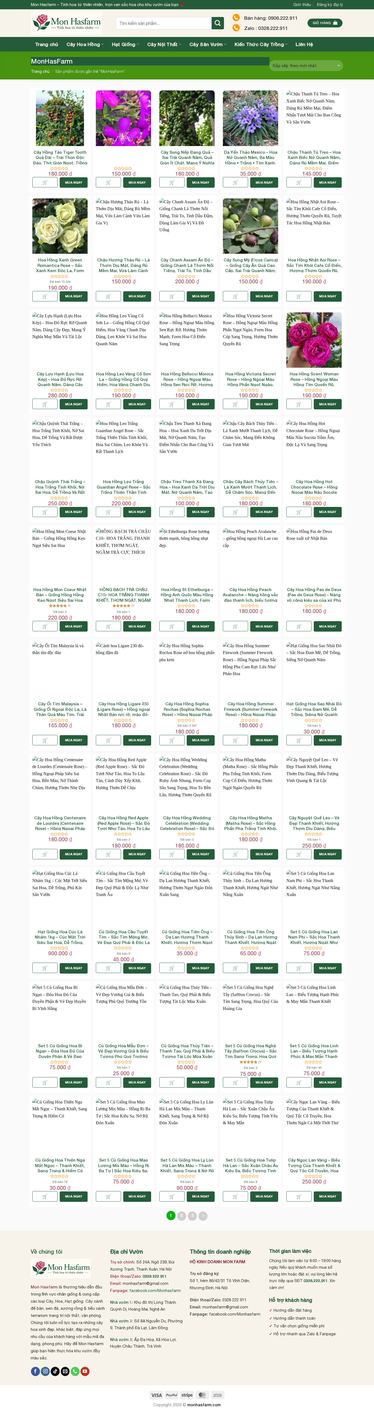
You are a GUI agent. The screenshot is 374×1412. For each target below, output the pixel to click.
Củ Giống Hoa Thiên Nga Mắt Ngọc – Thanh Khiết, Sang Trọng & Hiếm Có (60, 1165)
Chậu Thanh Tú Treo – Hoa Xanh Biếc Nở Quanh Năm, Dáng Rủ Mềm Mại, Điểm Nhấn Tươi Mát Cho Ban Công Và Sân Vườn (314, 163)
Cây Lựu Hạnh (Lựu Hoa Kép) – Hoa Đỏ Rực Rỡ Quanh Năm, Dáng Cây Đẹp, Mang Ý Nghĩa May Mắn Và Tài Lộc (60, 384)
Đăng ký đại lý (330, 4)
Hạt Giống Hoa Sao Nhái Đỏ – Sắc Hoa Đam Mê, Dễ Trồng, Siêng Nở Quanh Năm (314, 711)
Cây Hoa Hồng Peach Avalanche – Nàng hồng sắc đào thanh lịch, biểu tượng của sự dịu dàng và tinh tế (250, 597)
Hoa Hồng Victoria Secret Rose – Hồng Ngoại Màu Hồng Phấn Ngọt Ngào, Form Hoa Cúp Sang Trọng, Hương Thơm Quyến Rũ (250, 384)
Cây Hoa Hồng (83, 44)
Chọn (235, 182)
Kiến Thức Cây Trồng (259, 44)
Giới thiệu (302, 4)
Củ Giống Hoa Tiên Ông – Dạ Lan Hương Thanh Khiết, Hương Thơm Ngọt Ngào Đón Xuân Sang (187, 939)
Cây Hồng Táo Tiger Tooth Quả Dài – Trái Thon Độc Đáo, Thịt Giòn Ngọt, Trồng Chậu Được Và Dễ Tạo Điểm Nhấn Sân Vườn (60, 163)
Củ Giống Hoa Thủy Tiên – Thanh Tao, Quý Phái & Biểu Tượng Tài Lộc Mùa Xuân (187, 1051)
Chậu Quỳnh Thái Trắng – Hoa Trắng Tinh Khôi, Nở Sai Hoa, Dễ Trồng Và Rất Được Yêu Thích (60, 489)
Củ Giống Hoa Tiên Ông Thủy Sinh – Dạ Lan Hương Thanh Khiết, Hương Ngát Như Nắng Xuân (250, 939)
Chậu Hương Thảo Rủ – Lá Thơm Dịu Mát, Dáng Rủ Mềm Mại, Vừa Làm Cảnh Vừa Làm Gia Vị (123, 267)
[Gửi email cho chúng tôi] (65, 1371)
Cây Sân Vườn (206, 44)
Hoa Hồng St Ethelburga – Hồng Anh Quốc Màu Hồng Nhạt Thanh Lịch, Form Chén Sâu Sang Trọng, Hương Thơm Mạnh (187, 600)
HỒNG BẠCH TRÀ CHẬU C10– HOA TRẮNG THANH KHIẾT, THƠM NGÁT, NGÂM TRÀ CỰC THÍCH (123, 597)
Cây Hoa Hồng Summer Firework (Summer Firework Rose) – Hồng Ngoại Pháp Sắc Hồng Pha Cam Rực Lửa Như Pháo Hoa (250, 714)
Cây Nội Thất (162, 44)
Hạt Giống (124, 44)
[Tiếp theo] (203, 1216)
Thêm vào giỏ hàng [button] (44, 182)
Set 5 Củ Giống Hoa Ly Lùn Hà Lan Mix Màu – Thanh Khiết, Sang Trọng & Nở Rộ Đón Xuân (187, 1168)
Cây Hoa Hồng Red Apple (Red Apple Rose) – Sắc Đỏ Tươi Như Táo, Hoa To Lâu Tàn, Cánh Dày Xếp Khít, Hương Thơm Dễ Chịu (123, 828)
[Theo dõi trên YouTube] (85, 1371)
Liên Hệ (304, 44)
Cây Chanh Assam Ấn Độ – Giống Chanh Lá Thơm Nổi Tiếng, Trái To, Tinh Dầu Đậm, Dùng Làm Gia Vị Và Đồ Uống (187, 270)
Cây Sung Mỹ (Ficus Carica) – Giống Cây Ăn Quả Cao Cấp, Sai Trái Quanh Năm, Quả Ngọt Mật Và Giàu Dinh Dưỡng (250, 270)
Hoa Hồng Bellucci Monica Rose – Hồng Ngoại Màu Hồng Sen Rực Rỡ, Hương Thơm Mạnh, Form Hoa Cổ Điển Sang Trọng (187, 384)
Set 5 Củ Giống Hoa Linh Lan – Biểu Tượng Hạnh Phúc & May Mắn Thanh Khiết (314, 1053)
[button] (325, 23)
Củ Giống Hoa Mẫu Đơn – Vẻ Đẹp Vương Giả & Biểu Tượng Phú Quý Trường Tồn (123, 1053)
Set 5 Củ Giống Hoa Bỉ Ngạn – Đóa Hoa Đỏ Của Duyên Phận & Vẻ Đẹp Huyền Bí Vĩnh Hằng (60, 1053)
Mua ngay (73, 182)
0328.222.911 (316, 1280)
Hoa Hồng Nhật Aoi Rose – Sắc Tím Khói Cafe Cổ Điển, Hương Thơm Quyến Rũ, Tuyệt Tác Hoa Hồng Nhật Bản (314, 270)
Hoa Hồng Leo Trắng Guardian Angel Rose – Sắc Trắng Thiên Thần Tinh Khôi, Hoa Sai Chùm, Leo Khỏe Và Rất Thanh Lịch (124, 492)
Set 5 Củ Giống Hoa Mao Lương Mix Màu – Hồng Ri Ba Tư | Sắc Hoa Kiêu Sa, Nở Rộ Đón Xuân (123, 1168)
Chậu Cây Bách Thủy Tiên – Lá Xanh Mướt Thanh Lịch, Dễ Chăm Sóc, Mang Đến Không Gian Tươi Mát (250, 489)
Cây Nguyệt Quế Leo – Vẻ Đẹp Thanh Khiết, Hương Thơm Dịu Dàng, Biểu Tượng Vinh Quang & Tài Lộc (314, 828)
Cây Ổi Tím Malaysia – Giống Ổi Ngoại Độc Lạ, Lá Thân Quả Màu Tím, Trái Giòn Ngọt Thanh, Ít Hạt (60, 711)
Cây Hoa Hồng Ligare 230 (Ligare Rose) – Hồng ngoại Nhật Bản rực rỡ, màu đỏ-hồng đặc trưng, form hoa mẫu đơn (123, 714)
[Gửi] (218, 23)
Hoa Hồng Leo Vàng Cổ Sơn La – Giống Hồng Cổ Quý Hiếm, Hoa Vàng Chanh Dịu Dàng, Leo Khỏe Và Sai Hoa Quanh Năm (123, 384)
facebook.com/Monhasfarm (155, 1290)
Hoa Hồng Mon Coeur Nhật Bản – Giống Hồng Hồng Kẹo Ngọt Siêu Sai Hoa (60, 595)
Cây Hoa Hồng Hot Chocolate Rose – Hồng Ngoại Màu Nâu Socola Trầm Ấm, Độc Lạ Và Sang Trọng (314, 492)
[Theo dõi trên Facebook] (35, 1371)
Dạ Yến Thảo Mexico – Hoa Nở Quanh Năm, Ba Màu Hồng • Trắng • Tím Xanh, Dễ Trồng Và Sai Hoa (250, 160)
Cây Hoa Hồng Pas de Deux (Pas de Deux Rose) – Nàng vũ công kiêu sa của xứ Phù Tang (314, 597)
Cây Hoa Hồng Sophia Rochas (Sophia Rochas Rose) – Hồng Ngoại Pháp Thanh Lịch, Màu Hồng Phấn (187, 714)
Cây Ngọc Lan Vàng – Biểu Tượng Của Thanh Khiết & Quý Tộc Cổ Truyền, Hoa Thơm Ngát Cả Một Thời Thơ (314, 1170)
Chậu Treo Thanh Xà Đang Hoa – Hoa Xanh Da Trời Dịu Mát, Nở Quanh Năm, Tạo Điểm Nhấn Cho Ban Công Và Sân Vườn (187, 492)
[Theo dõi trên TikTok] (55, 1371)
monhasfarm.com (204, 1404)
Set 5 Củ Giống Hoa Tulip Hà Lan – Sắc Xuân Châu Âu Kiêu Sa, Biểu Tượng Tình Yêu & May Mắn (250, 1168)
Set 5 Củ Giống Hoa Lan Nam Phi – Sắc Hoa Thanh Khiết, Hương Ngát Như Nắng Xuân (314, 939)
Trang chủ (46, 44)
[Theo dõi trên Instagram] (45, 1371)
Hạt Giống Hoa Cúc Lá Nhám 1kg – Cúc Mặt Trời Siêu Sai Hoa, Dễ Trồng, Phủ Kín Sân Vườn (60, 939)
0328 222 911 (155, 1276)
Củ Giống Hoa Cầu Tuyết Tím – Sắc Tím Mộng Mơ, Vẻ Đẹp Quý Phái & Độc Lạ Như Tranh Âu (123, 939)
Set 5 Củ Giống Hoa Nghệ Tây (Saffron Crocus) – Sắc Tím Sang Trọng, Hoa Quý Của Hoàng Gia (250, 1053)
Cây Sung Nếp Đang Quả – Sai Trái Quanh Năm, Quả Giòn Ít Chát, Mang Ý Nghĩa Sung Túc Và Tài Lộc (187, 160)
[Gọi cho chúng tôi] (75, 1371)
